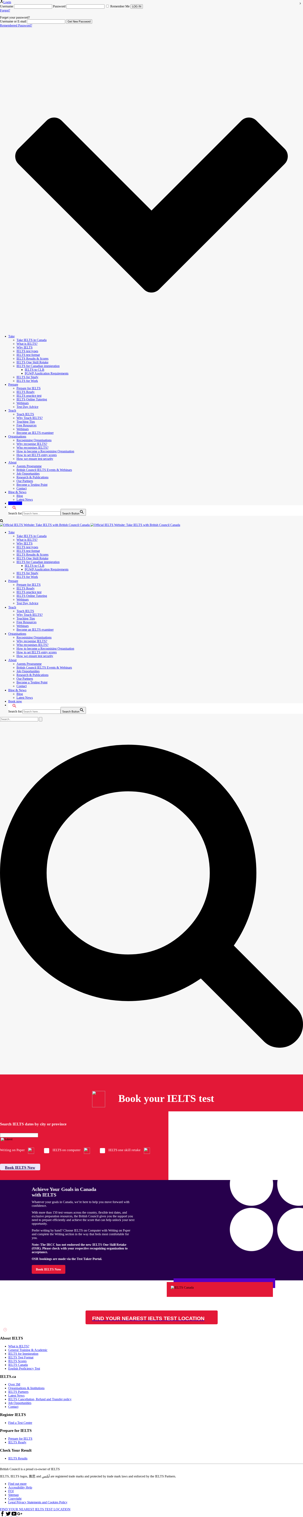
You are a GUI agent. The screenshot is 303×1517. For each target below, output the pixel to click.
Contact (21, 488)
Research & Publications (32, 477)
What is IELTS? (27, 343)
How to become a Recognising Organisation (45, 451)
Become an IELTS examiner (35, 432)
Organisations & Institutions (26, 1388)
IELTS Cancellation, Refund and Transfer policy (40, 1399)
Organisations (17, 436)
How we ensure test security (34, 458)
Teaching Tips (25, 421)
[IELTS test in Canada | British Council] (90, 525)
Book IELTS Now (20, 1167)
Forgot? (5, 10)
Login (7, 2)
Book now (15, 503)
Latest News (24, 499)
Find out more (17, 1483)
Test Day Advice (27, 407)
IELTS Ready (25, 392)
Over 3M (14, 1384)
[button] (12, 507)
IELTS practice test (28, 395)
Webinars (22, 403)
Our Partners (24, 481)
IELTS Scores (17, 1361)
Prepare (13, 384)
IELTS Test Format (20, 1357)
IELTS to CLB (34, 369)
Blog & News (17, 492)
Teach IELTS (25, 414)
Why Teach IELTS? (29, 418)
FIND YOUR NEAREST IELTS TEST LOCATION (35, 1509)
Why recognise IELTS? (31, 444)
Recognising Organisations (34, 440)
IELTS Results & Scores (32, 358)
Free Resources (26, 425)
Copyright (14, 1498)
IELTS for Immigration (23, 1353)
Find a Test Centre (20, 1422)
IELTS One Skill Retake (32, 362)
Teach (12, 410)
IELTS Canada (18, 1365)
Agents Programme (29, 466)
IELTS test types (27, 351)
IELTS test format (28, 355)
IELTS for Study (27, 377)
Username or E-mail (13, 21)
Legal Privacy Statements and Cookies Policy (37, 1502)
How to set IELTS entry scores (36, 455)
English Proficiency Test (24, 1368)
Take (11, 336)
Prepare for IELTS (28, 388)
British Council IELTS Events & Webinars (44, 470)
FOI (11, 1491)
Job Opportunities (28, 473)
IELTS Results (17, 1458)
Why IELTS (24, 347)
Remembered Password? (16, 25)
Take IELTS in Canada (31, 340)
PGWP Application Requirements (46, 373)
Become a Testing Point (31, 484)
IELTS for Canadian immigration (38, 366)
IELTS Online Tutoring (31, 399)
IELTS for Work (27, 381)
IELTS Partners (18, 1392)
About (12, 462)
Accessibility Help (20, 1487)
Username (6, 6)
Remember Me (119, 6)
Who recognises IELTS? (32, 447)
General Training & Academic (27, 1350)
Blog (19, 496)
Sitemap (13, 1495)
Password (59, 6)
